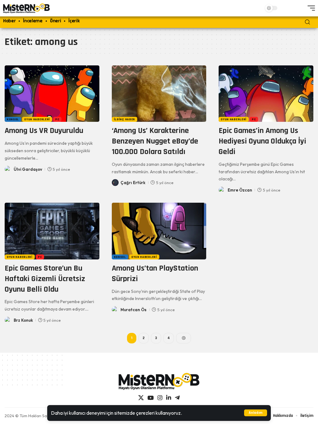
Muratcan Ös (133, 309)
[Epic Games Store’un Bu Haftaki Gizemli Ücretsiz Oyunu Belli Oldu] (52, 231)
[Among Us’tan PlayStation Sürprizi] (159, 231)
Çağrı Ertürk (132, 182)
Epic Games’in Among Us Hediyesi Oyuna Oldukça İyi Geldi (262, 141)
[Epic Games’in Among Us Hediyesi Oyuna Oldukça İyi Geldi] (266, 93)
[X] (141, 398)
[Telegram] (177, 398)
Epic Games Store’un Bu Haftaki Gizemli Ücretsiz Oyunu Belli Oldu (45, 278)
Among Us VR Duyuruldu (44, 131)
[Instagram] (160, 398)
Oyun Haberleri (37, 119)
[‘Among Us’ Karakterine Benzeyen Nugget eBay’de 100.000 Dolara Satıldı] (159, 93)
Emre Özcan (240, 190)
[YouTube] (150, 398)
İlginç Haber (124, 119)
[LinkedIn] (169, 398)
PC (57, 119)
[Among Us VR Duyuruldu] (52, 93)
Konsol (13, 119)
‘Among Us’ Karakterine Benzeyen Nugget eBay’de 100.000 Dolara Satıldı (155, 141)
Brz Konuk (23, 320)
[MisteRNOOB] (159, 381)
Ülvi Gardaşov (28, 169)
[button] (255, 412)
